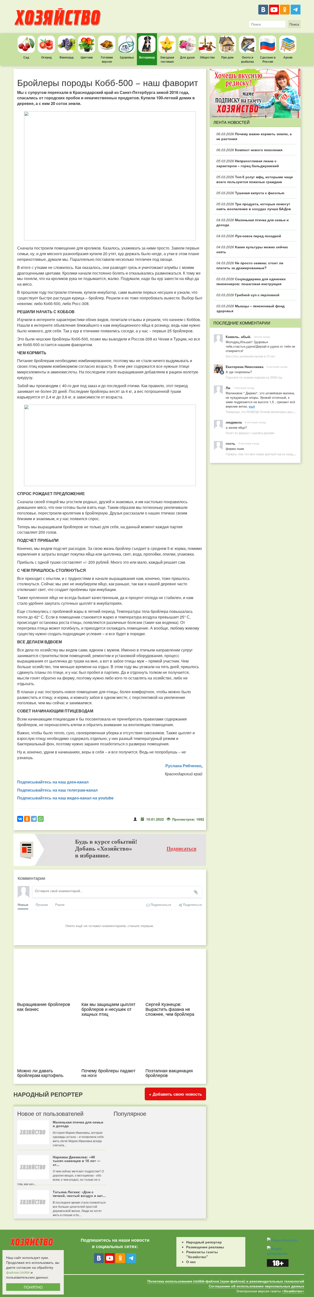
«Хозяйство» (293, 1290)
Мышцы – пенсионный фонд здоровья (250, 308)
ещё (252, 406)
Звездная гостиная (167, 59)
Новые (23, 904)
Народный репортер (204, 1241)
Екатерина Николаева (244, 366)
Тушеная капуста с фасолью (250, 192)
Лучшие (42, 904)
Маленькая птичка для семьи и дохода (252, 222)
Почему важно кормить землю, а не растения (254, 136)
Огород (46, 57)
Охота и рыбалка (247, 59)
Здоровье (127, 57)
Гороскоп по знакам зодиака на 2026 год (254, 377)
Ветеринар (147, 57)
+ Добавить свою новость (175, 1094)
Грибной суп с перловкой (247, 294)
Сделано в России (267, 59)
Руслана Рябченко (183, 765)
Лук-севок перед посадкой (248, 235)
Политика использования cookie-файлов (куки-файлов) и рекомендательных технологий (225, 1281)
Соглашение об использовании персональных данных (256, 1285)
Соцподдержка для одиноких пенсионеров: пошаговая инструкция (251, 281)
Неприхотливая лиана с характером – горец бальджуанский (247, 163)
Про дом (227, 57)
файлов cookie (18, 1272)
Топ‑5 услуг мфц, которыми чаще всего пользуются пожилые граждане (254, 179)
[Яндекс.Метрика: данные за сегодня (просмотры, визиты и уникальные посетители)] (282, 1240)
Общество (207, 57)
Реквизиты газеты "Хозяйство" (202, 1254)
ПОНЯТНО (33, 1287)
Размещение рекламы (205, 1246)
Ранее (60, 904)
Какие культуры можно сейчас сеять (252, 249)
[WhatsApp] (41, 819)
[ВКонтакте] (263, 10)
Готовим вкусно (107, 59)
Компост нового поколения (249, 149)
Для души (187, 57)
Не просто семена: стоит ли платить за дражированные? (249, 265)
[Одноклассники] (285, 10)
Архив (287, 57)
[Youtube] (274, 10)
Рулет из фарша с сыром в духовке (250, 433)
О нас (191, 1261)
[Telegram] (296, 10)
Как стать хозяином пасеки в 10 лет (250, 356)
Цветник (87, 57)
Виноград (67, 57)
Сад (26, 57)
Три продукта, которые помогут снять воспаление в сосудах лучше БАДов (253, 206)
